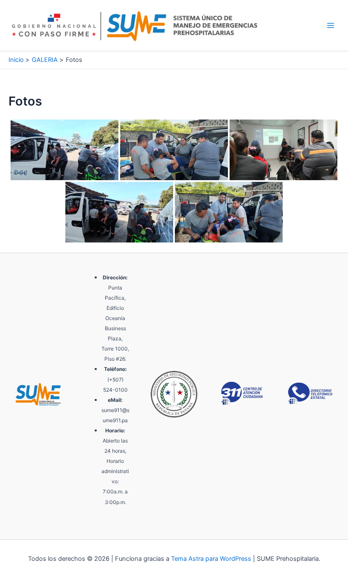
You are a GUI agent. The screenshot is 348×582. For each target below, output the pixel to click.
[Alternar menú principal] (331, 25)
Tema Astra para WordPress (211, 559)
